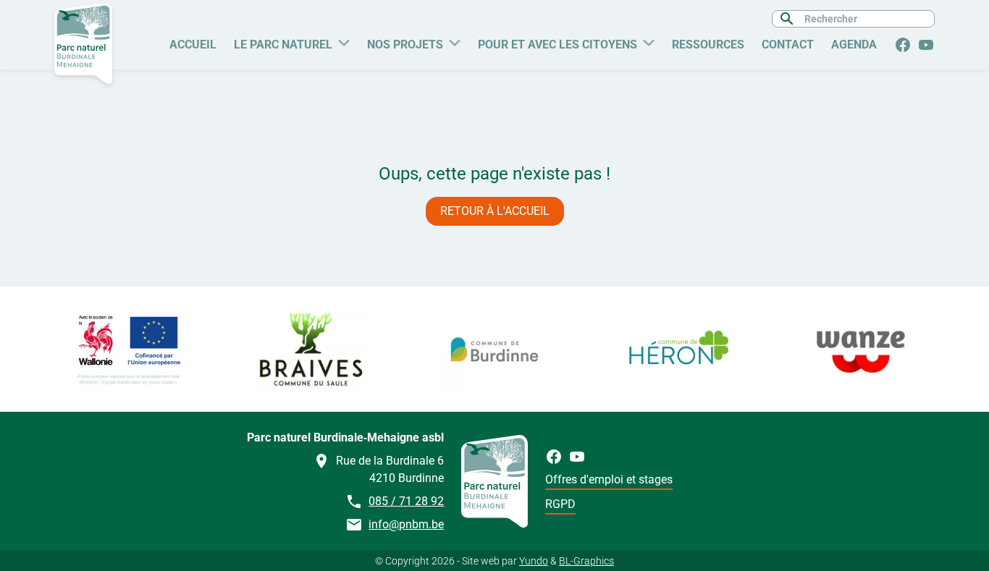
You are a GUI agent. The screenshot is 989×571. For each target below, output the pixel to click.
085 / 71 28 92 (406, 501)
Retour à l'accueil (495, 211)
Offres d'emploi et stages (609, 479)
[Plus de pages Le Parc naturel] (344, 41)
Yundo (533, 561)
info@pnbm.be (406, 524)
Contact (788, 44)
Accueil (192, 44)
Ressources (708, 44)
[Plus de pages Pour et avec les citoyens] (649, 41)
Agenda (854, 44)
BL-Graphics (586, 561)
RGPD (560, 504)
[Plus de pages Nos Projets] (454, 41)
